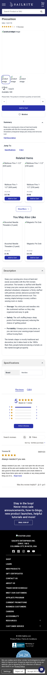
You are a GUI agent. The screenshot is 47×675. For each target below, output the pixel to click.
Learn (9, 564)
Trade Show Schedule (16, 588)
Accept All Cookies (35, 671)
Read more (18, 476)
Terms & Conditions (29, 639)
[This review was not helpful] (43, 485)
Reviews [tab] (19, 389)
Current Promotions (16, 602)
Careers (10, 611)
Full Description (10, 138)
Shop (8, 559)
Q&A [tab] (29, 389)
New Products (13, 569)
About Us (10, 583)
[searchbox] (12, 437)
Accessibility (12, 616)
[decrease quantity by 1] (4, 101)
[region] (23, 407)
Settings (7, 671)
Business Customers (16, 607)
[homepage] (21, 4)
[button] (6, 80)
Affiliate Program (15, 598)
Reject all (19, 671)
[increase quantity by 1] (42, 101)
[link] (12, 182)
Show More (22, 209)
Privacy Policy (15, 639)
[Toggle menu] (4, 4)
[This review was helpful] (38, 485)
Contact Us (12, 578)
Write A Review (23, 426)
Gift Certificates (14, 574)
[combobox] (35, 443)
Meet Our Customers (16, 593)
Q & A (21, 150)
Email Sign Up (23, 522)
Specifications (10, 150)
